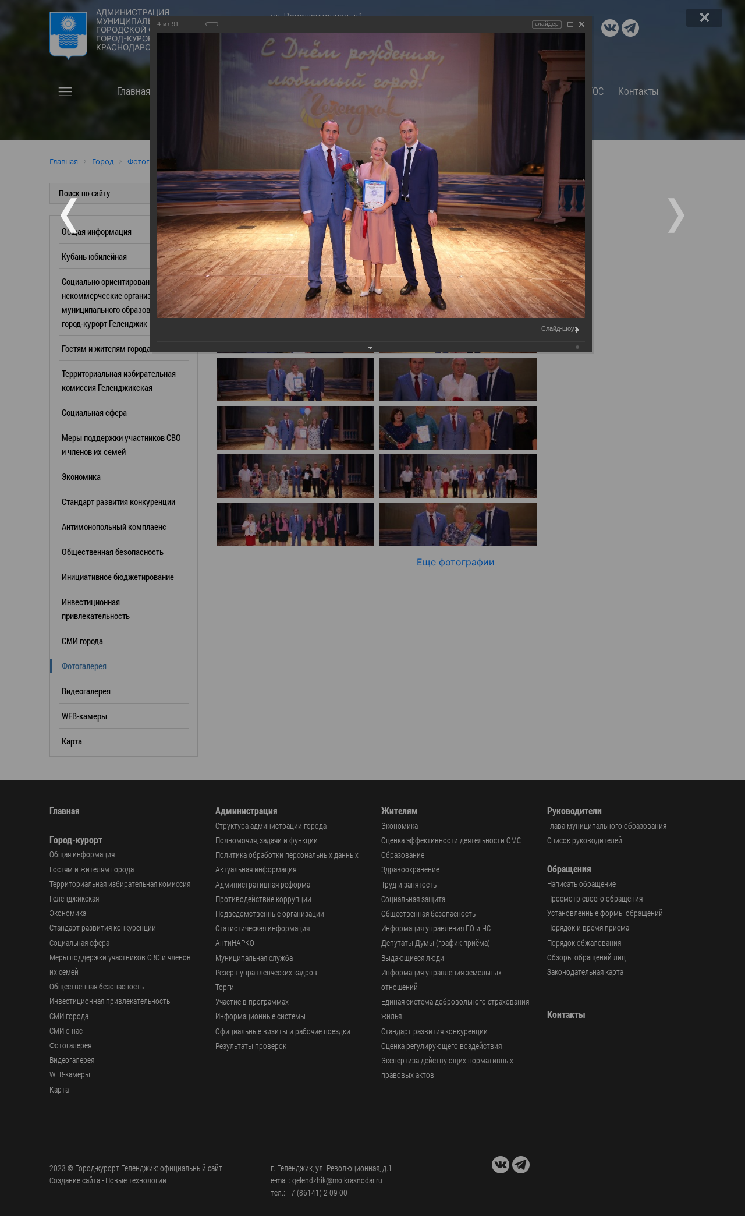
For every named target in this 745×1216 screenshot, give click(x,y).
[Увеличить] (570, 24)
